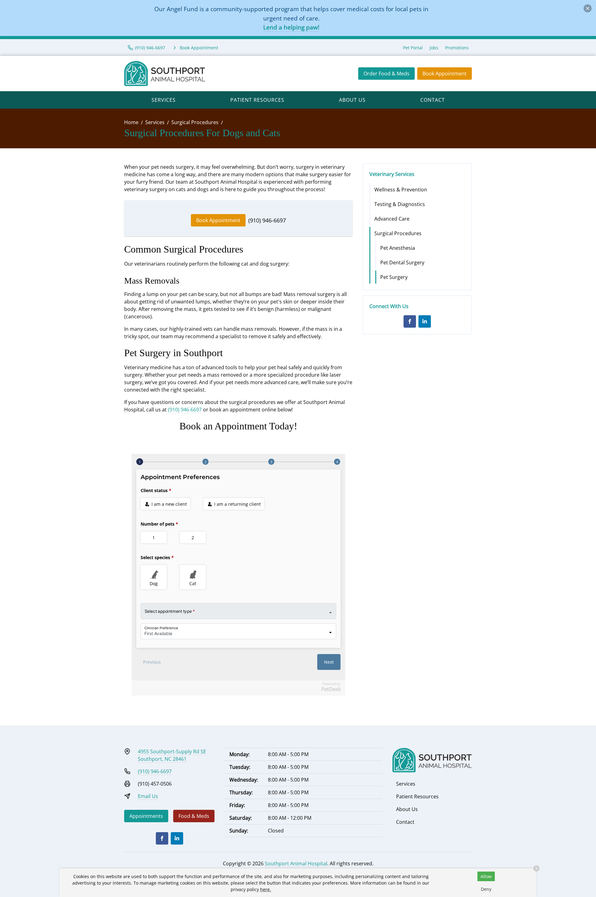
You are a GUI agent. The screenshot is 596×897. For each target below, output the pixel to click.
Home (131, 122)
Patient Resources (257, 99)
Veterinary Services (391, 174)
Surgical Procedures (195, 122)
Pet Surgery (394, 277)
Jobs (434, 48)
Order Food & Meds (386, 73)
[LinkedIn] (424, 321)
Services (163, 99)
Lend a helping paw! (291, 27)
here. (265, 889)
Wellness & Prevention (400, 189)
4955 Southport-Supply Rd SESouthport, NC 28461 (172, 755)
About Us (352, 99)
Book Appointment (444, 73)
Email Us (148, 796)
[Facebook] (410, 321)
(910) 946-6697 (267, 220)
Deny (486, 889)
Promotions (457, 48)
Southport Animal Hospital (296, 863)
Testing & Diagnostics (399, 204)
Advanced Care (391, 218)
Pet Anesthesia (397, 247)
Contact (432, 99)
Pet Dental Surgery (402, 262)
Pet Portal (413, 48)
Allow (486, 876)
